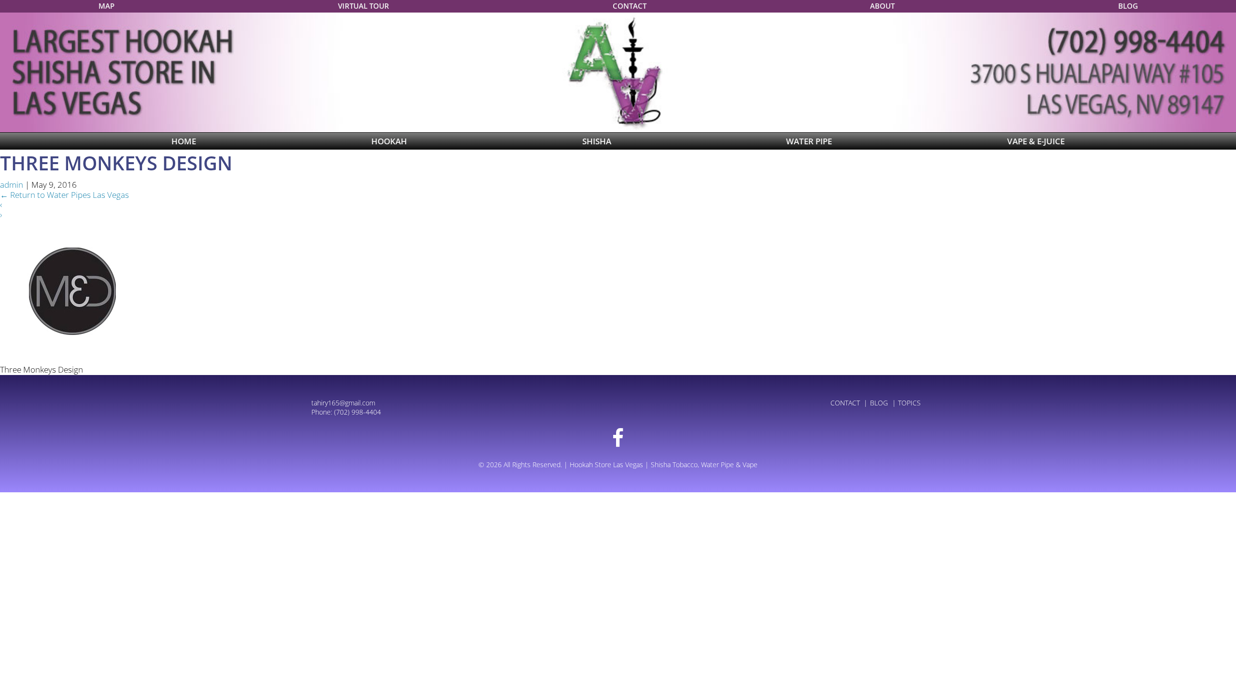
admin (11, 184)
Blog (1128, 6)
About (882, 6)
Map (106, 6)
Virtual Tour (363, 6)
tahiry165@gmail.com (343, 402)
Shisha (596, 141)
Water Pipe (809, 141)
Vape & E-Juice (1036, 141)
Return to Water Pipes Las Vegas (64, 194)
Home (183, 141)
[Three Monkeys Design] (72, 291)
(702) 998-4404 (357, 412)
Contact (629, 6)
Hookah (389, 141)
